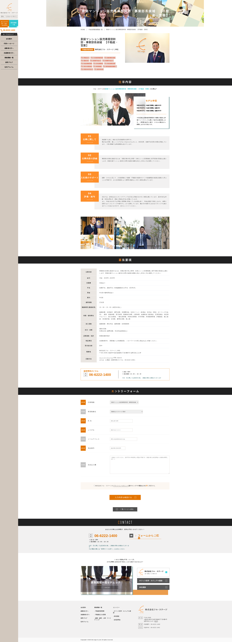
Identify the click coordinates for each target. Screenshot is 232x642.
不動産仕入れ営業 (100, 614)
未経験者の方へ (9, 53)
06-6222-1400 (100, 375)
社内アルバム (9, 67)
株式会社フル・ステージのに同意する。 (125, 485)
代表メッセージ (9, 43)
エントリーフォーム (106, 357)
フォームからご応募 (148, 537)
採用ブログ (9, 62)
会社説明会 (117, 619)
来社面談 (116, 616)
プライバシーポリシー (120, 485)
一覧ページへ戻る (127, 509)
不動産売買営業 (99, 611)
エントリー (116, 607)
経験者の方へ (9, 48)
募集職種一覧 (9, 57)
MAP (156, 621)
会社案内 (9, 39)
